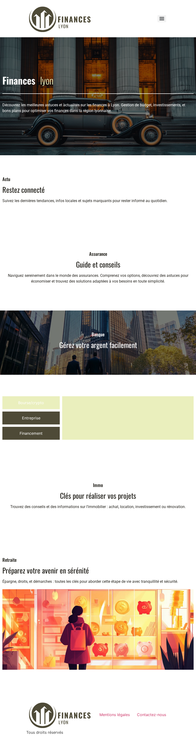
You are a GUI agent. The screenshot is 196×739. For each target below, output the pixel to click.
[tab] (31, 402)
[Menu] (162, 18)
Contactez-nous (151, 714)
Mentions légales (114, 714)
